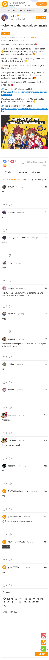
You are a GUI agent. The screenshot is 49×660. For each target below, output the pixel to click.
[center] (29, 602)
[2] (42, 598)
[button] (16, 602)
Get (41, 4)
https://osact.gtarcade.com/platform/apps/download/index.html (24, 93)
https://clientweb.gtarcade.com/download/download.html (24, 110)
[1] (38, 598)
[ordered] (26, 598)
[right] (33, 602)
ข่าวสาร (6, 33)
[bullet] (30, 598)
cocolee (10, 40)
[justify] (37, 602)
